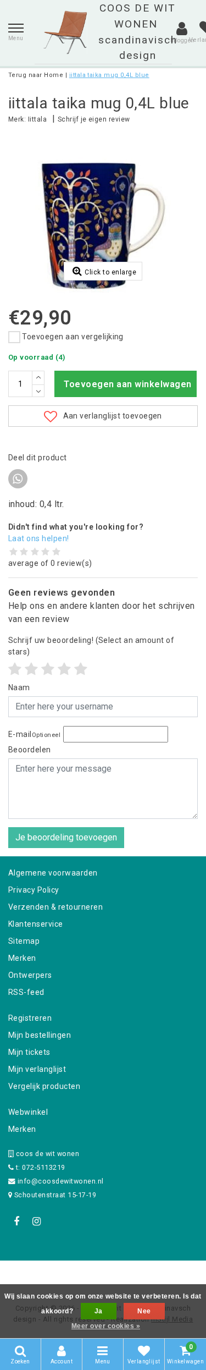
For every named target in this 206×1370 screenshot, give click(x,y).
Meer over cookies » (105, 1326)
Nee (144, 1311)
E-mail (34, 734)
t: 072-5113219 (39, 1167)
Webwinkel (28, 1112)
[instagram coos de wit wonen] (36, 1222)
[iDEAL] (68, 1275)
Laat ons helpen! (38, 538)
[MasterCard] (104, 1275)
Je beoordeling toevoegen (66, 837)
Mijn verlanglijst (37, 1069)
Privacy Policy (33, 889)
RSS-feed (26, 992)
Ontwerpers (30, 975)
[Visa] (139, 1275)
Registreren (30, 1018)
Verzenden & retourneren (55, 907)
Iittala (37, 119)
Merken (22, 958)
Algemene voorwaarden (53, 872)
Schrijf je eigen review (94, 119)
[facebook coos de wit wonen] (16, 1222)
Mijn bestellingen (39, 1035)
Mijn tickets (29, 1052)
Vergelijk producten (44, 1086)
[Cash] (33, 1275)
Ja (98, 1311)
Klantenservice (35, 924)
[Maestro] (173, 1275)
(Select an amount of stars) (91, 646)
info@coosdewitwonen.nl (61, 1181)
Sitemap (24, 941)
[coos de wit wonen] (65, 32)
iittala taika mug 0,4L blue (109, 75)
